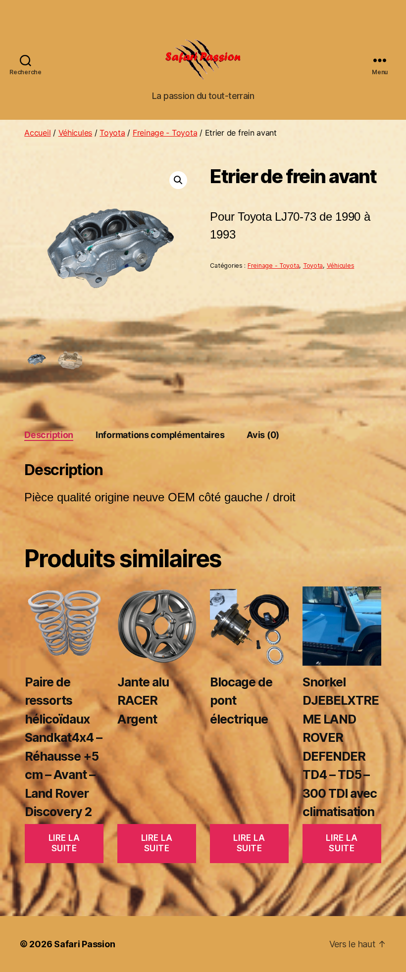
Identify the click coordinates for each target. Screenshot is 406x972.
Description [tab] (48, 435)
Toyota (112, 133)
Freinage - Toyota (165, 133)
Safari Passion (84, 944)
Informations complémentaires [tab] (160, 435)
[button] (178, 180)
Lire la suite (64, 843)
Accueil (37, 133)
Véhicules (75, 133)
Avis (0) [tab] (263, 435)
